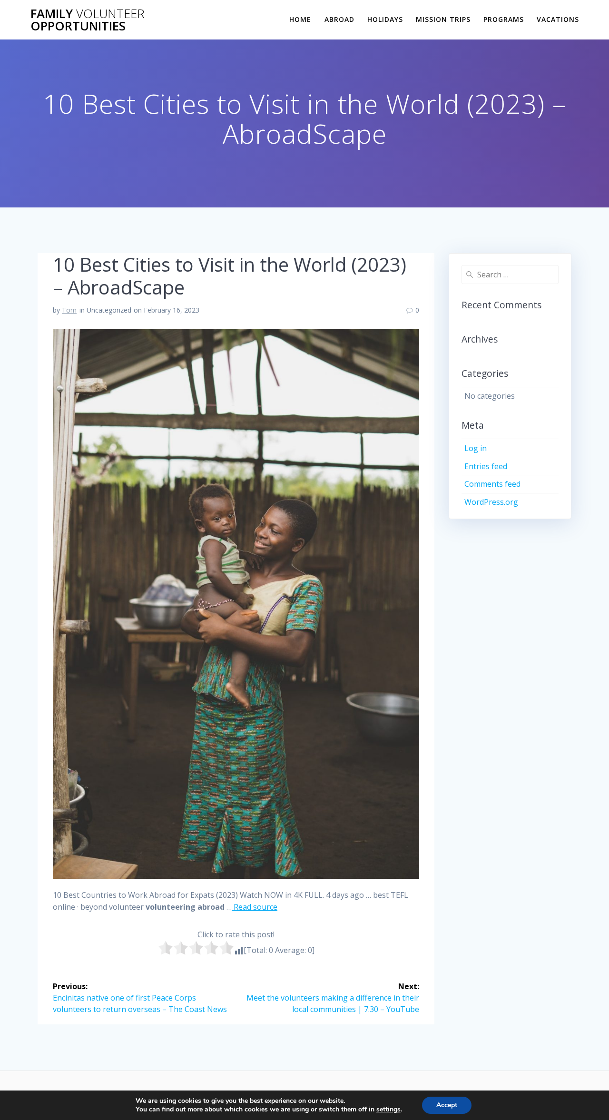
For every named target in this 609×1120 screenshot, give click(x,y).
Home (300, 19)
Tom (69, 309)
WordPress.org (491, 502)
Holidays (385, 19)
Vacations (558, 19)
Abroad (339, 19)
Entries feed (485, 466)
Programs (503, 19)
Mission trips (443, 19)
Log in (475, 448)
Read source (254, 907)
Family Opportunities (87, 20)
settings (388, 1109)
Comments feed (492, 484)
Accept (446, 1105)
